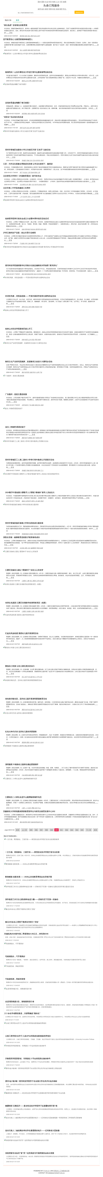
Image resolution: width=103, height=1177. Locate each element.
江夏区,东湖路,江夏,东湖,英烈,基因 (32, 611)
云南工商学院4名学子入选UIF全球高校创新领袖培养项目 (28, 1036)
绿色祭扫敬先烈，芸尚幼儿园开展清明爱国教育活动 (26, 698)
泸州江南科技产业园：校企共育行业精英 (19, 232)
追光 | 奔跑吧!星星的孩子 (15, 427)
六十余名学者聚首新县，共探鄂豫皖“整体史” (22, 1013)
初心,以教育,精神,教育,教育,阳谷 (30, 50)
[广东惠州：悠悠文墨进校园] (13, 375)
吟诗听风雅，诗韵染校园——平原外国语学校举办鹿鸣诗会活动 (30, 296)
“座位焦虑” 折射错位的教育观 (15, 25)
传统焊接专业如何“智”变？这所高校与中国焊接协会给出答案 (29, 1153)
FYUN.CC (46, 1171)
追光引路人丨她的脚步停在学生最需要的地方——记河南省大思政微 (32, 1130)
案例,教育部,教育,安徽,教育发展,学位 (31, 822)
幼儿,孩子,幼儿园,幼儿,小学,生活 (32, 677)
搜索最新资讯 (79, 12)
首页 (17, 830)
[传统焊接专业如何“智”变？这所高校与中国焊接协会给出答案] (26, 1140)
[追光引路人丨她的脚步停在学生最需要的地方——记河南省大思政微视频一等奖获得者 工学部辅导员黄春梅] (43, 1117)
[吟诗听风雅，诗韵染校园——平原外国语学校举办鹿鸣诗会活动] (26, 277)
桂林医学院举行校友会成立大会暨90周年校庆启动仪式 (27, 218)
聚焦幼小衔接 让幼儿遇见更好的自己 (20, 666)
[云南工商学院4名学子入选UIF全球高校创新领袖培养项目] (25, 1023)
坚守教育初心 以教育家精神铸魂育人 (18, 39)
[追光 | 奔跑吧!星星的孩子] (13, 408)
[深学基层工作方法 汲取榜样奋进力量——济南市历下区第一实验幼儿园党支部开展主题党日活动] (39, 886)
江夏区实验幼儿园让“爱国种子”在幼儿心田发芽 (24, 570)
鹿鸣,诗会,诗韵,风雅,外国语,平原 (32, 307)
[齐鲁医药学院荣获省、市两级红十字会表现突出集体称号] (25, 1045)
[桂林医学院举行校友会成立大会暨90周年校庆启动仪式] (23, 200)
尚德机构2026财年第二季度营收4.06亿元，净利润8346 (26, 933)
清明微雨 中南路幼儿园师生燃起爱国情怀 (21, 764)
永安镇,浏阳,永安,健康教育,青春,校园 (31, 548)
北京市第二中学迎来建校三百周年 (16, 188)
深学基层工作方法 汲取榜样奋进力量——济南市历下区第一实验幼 (31, 899)
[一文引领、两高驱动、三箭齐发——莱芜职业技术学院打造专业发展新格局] (31, 839)
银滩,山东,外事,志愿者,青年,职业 (32, 81)
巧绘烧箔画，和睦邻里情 (15, 979)
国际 (43, 2)
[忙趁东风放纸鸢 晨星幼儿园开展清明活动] (18, 614)
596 (36, 830)
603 (71, 830)
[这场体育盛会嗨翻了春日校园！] (15, 84)
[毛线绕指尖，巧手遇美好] (14, 943)
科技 (53, 9)
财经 (46, 9)
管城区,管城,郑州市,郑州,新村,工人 (32, 470)
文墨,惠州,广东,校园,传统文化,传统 (32, 405)
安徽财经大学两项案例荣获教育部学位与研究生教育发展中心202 (29, 811)
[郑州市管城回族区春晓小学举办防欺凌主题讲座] (21, 504)
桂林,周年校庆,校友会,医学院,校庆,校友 (34, 229)
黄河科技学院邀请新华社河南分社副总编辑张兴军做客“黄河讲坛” (31, 265)
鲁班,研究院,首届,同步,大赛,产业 (32, 372)
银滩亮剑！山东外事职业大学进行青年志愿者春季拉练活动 (28, 72)
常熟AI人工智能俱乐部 (61, 1171)
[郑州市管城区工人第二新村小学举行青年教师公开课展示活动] (25, 441)
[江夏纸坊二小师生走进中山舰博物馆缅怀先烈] (20, 778)
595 (31, 830)
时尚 (50, 2)
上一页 (24, 830)
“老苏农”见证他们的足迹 (13, 117)
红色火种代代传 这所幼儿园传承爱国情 (21, 731)
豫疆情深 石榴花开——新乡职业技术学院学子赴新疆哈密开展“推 (31, 1105)
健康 (64, 2)
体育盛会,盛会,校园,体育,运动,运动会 (33, 114)
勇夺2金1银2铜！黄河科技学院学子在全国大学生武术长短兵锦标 (31, 1081)
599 (51, 830)
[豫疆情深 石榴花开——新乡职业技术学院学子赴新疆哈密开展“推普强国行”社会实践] (34, 1093)
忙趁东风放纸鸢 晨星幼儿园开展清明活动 (21, 633)
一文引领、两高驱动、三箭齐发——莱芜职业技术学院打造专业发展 (32, 852)
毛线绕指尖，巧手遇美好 (15, 956)
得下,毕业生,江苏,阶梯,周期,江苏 (30, 172)
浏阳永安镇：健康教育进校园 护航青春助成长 (21, 537)
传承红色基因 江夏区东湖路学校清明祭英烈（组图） (26, 602)
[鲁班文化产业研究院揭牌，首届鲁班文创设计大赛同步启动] (25, 343)
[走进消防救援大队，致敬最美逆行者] (18, 988)
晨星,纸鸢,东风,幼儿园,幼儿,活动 (32, 644)
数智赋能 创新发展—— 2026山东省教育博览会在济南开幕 (28, 876)
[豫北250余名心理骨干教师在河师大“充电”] (19, 909)
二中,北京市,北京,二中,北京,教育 (30, 196)
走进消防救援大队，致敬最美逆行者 (19, 1001)
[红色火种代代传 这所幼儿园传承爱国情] (18, 713)
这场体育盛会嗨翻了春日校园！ (18, 102)
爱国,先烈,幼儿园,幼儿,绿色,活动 (32, 710)
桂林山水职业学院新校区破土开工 (18, 328)
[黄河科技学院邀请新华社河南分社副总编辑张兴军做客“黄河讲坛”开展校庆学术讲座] (33, 246)
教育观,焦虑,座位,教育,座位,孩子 (30, 36)
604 (77, 830)
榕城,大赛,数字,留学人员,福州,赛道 (32, 501)
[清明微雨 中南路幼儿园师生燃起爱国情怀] (18, 745)
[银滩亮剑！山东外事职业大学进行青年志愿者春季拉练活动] (25, 53)
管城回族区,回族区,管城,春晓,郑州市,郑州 (35, 534)
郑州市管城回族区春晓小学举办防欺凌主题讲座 (24, 523)
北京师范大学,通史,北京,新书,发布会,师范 (33, 184)
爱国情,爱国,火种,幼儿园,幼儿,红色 (32, 742)
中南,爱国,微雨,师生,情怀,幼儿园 (32, 775)
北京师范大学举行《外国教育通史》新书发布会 (22, 176)
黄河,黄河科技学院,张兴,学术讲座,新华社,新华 (36, 274)
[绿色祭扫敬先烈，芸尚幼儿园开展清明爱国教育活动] (22, 680)
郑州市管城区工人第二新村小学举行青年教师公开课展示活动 (29, 459)
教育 (61, 9)
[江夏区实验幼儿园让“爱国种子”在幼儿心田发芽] (20, 551)
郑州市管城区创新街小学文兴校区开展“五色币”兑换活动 (27, 149)
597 (41, 830)
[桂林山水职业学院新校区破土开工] (16, 310)
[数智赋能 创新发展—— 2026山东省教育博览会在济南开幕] (25, 864)
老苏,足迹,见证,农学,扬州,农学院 (30, 128)
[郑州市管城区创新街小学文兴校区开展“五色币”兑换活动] (23, 131)
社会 (46, 2)
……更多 (9, 33)
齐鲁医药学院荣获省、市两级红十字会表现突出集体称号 (27, 1058)
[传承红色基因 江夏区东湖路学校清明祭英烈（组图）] (22, 584)
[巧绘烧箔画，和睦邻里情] (14, 966)
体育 (39, 9)
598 (46, 830)
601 (61, 830)
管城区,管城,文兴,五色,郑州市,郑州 (32, 160)
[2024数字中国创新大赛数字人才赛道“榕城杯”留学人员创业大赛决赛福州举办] (31, 473)
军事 (50, 9)
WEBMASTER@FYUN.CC (56, 1173)
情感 (53, 2)
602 (66, 830)
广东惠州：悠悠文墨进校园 (16, 394)
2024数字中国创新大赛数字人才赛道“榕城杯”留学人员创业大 (30, 492)
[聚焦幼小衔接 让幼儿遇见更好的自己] (17, 647)
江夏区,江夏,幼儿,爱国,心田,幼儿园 (32, 581)
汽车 (61, 2)
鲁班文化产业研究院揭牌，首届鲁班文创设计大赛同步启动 (28, 361)
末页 (95, 830)
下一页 (88, 830)
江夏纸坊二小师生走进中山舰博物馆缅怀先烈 (23, 797)
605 (82, 830)
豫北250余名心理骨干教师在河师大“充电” (22, 922)
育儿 (64, 9)
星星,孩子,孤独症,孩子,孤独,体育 (32, 438)
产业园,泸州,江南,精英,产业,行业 (30, 243)
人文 (57, 2)
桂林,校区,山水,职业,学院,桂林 (31, 340)
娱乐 (43, 9)
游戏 (57, 9)
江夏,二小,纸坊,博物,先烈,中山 (31, 808)
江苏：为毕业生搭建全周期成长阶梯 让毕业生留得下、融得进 (28, 163)
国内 (39, 2)
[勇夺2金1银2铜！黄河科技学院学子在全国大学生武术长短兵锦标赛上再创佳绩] (33, 1068)
